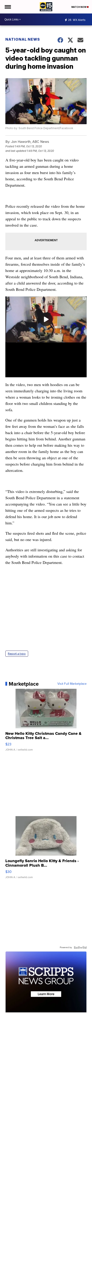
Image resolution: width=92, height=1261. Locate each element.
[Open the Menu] (7, 6)
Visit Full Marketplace (72, 683)
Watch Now (79, 7)
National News (22, 39)
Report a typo (17, 653)
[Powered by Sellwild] (80, 947)
